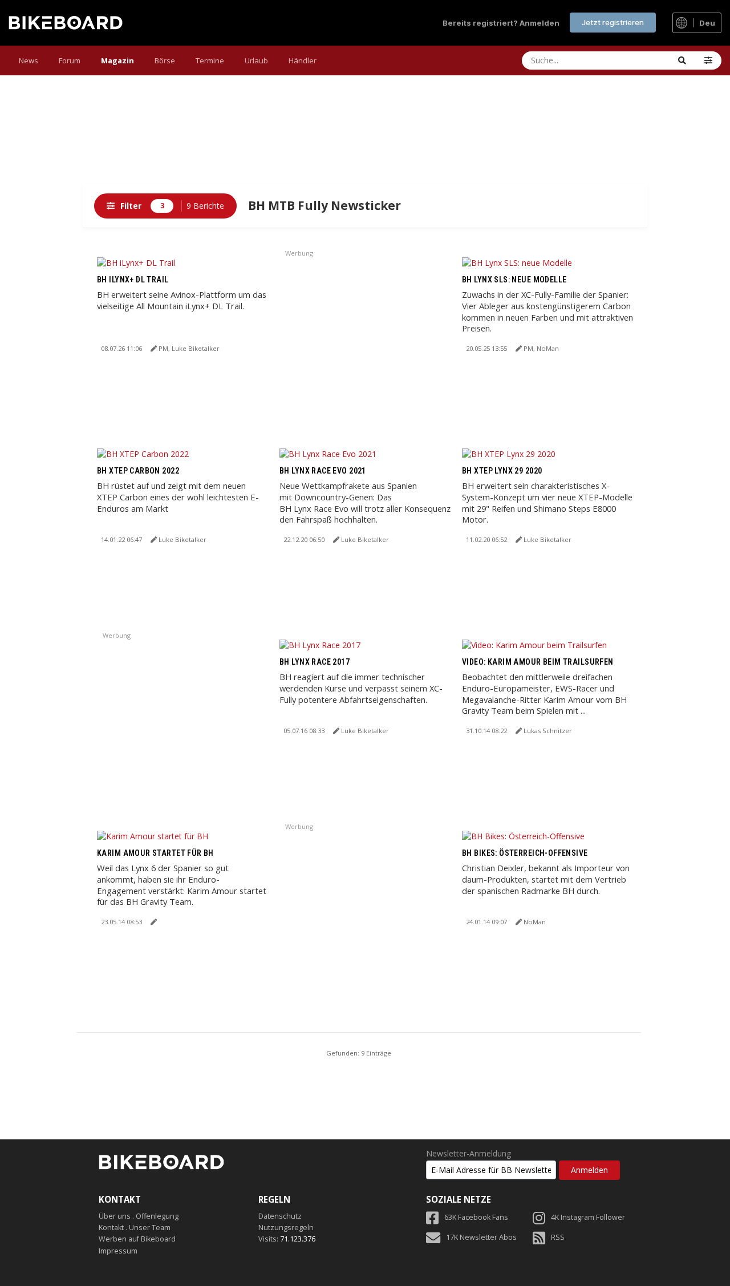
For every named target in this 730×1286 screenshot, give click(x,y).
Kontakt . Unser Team (135, 1227)
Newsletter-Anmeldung (468, 1153)
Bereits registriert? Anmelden (501, 22)
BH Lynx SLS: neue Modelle (514, 279)
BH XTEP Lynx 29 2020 (502, 470)
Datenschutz (280, 1216)
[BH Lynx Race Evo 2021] (327, 453)
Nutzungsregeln (286, 1227)
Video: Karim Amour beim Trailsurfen (538, 661)
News (28, 60)
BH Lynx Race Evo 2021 (322, 470)
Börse (165, 60)
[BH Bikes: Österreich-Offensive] (523, 835)
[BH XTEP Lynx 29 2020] (508, 453)
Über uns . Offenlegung (139, 1216)
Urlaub (256, 60)
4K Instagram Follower (588, 1217)
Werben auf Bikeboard (137, 1239)
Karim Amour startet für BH (155, 853)
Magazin (117, 60)
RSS (558, 1237)
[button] (708, 60)
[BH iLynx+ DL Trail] (136, 262)
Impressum (118, 1251)
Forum (69, 60)
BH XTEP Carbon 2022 (138, 470)
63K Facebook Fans (476, 1217)
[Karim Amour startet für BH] (152, 835)
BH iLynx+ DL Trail (133, 279)
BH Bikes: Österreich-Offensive (525, 853)
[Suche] (682, 60)
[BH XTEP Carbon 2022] (143, 453)
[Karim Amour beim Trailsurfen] (534, 644)
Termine (210, 60)
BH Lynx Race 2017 (314, 661)
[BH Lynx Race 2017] (319, 644)
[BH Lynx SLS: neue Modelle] (517, 262)
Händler (303, 60)
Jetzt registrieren (613, 22)
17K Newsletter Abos (481, 1237)
